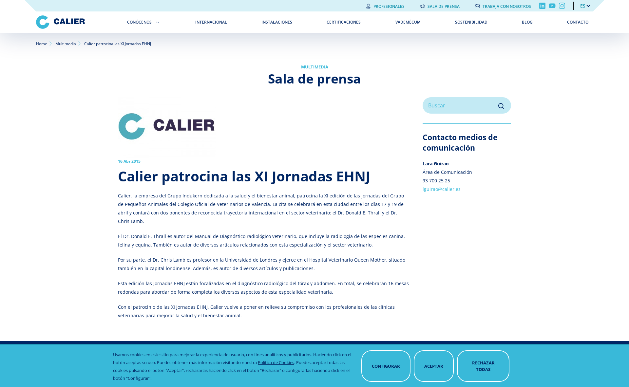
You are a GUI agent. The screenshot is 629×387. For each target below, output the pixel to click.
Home (41, 43)
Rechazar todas (483, 366)
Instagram (562, 6)
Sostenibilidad (471, 22)
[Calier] (77, 22)
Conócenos (139, 22)
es (582, 6)
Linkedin (542, 6)
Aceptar (433, 366)
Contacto (577, 22)
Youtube (552, 5)
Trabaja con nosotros (507, 6)
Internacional (211, 22)
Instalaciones (276, 22)
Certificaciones (344, 22)
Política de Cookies (276, 362)
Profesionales (389, 6)
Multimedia (65, 43)
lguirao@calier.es (442, 189)
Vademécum (408, 22)
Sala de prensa (444, 6)
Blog (527, 22)
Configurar (386, 366)
